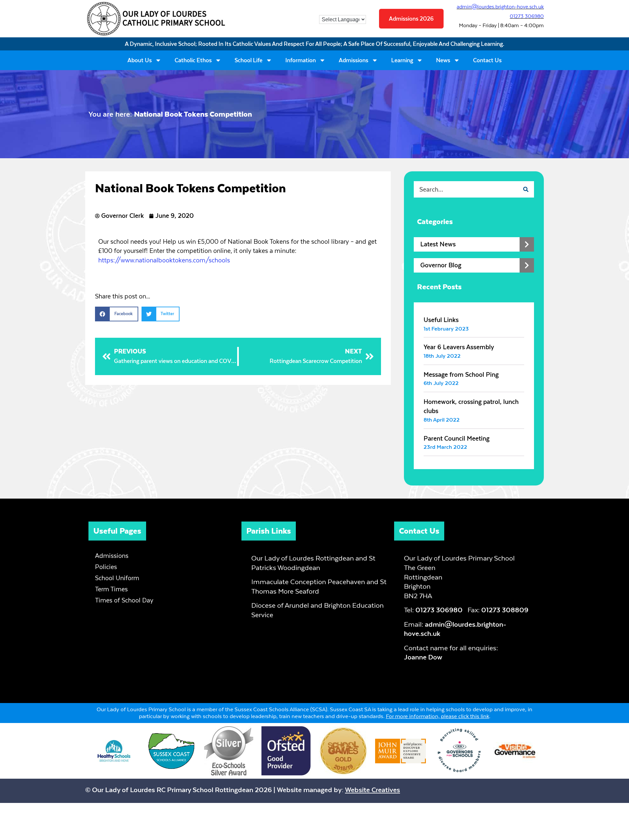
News (443, 60)
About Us (139, 60)
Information (300, 60)
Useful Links (441, 320)
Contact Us (487, 60)
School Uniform (117, 578)
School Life (248, 60)
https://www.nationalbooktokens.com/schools (164, 260)
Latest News (438, 244)
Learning (402, 60)
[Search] (526, 189)
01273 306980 (527, 16)
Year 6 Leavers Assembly (459, 347)
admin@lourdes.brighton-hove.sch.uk (500, 7)
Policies (106, 567)
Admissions (353, 60)
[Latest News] (527, 244)
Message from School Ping (461, 374)
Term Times (111, 589)
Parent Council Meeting (456, 438)
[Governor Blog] (527, 265)
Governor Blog (440, 265)
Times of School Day (124, 600)
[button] (116, 314)
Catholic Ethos (193, 60)
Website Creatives (372, 790)
